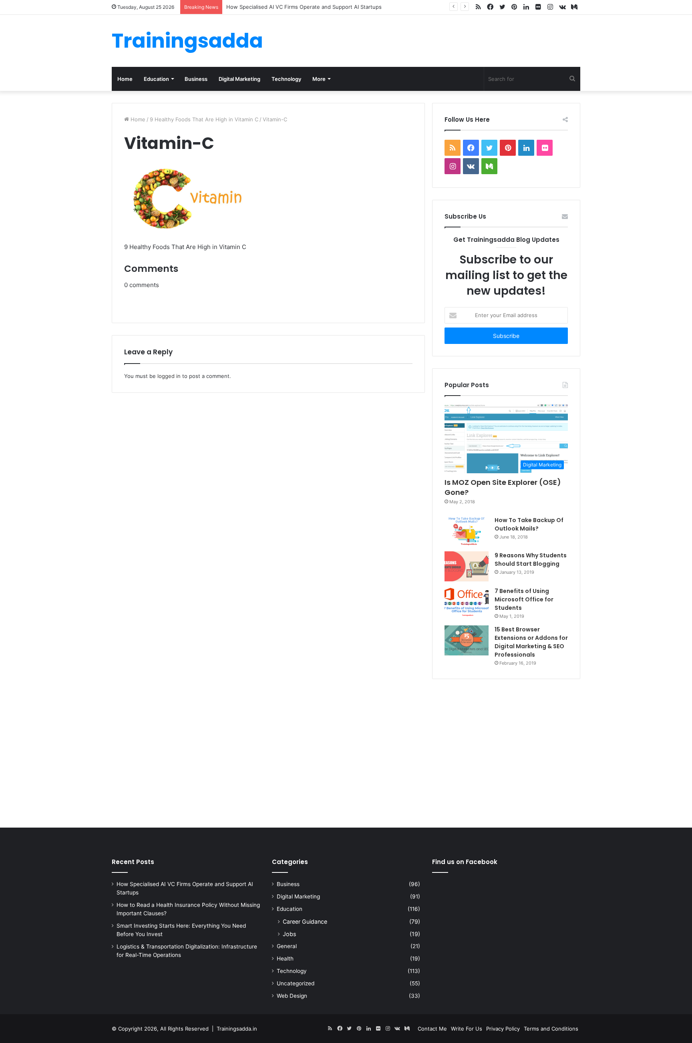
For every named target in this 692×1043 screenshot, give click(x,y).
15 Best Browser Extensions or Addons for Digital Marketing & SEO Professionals (531, 642)
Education (156, 79)
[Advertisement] (346, 751)
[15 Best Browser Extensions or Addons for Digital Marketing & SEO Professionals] (467, 640)
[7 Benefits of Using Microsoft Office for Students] (467, 602)
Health (285, 958)
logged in (169, 376)
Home (125, 79)
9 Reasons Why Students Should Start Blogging (531, 559)
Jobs (289, 933)
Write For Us (466, 1028)
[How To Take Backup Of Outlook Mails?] (467, 531)
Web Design (292, 996)
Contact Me (432, 1028)
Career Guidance (305, 921)
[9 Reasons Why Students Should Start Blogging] (467, 566)
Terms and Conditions (551, 1028)
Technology (286, 79)
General (287, 946)
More (319, 79)
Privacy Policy (503, 1028)
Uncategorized (295, 983)
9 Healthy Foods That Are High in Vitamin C (204, 119)
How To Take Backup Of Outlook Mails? (529, 524)
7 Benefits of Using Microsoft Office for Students (524, 599)
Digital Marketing (239, 79)
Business (196, 79)
